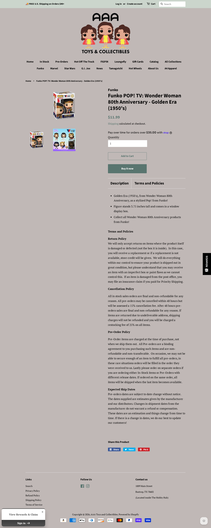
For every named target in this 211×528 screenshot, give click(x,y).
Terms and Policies (149, 183)
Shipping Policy (33, 500)
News (99, 68)
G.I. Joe (85, 68)
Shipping (113, 123)
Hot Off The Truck (84, 62)
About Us (153, 68)
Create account (134, 4)
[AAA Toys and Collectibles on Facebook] (82, 486)
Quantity (113, 137)
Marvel (54, 68)
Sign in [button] (21, 523)
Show (207, 264)
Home (30, 62)
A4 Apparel (171, 68)
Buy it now (127, 168)
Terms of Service (34, 504)
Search (29, 486)
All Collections (173, 62)
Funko (40, 68)
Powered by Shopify (129, 514)
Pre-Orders (61, 62)
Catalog (154, 62)
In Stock (44, 62)
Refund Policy (33, 495)
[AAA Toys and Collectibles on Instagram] (88, 486)
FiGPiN (104, 62)
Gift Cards (137, 62)
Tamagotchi (115, 68)
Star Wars (69, 68)
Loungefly (120, 62)
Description (119, 183)
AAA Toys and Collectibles (104, 514)
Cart (153, 4)
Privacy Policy (33, 490)
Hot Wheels (135, 68)
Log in (119, 4)
